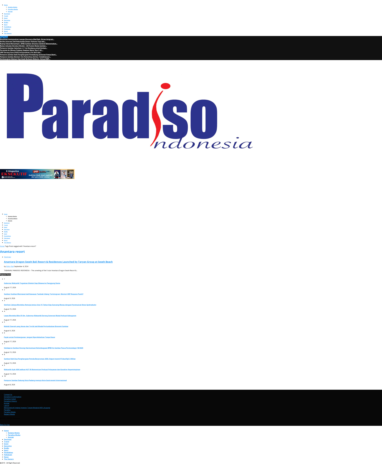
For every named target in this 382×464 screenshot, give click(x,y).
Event (6, 18)
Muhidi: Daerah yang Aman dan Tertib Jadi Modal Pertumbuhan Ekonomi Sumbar (36, 326)
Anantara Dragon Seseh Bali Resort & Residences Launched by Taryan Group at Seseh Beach (58, 261)
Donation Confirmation (12, 397)
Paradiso (7, 410)
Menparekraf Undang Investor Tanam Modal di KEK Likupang (27, 408)
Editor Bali (10, 266)
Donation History (10, 401)
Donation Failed (10, 399)
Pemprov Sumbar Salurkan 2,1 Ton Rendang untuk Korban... (23, 48)
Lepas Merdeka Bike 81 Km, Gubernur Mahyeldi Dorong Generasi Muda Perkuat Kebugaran (40, 316)
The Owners (8, 33)
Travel (6, 16)
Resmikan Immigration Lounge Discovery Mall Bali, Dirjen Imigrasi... (27, 39)
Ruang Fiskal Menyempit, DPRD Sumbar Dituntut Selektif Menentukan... (28, 44)
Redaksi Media (12, 7)
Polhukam (7, 29)
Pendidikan (7, 27)
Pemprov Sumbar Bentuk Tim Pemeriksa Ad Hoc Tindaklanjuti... (25, 57)
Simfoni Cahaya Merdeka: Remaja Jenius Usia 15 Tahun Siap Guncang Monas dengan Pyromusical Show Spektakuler (50, 305)
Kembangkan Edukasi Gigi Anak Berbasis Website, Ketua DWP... (25, 59)
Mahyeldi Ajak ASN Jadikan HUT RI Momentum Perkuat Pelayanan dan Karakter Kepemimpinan (42, 369)
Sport (5, 25)
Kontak (10, 11)
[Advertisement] (191, 197)
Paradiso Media (13, 9)
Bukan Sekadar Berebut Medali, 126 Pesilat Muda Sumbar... (23, 46)
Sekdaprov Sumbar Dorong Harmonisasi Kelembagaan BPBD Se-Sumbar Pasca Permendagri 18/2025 (43, 348)
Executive (7, 20)
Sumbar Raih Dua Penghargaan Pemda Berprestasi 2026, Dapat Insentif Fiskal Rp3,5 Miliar (40, 359)
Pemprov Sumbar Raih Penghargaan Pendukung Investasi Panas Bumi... (28, 55)
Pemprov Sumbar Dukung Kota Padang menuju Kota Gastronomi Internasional (35, 380)
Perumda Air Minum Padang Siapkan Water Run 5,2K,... (21, 50)
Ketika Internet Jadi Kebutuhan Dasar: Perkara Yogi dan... (23, 41)
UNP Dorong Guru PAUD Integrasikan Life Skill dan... (20, 52)
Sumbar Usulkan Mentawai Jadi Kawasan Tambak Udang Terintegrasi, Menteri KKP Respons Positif (43, 294)
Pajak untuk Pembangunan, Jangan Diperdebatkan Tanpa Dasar (29, 337)
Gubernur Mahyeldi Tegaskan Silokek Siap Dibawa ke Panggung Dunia (32, 283)
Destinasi (7, 14)
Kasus (6, 31)
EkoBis (6, 22)
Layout (6, 405)
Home (6, 5)
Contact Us (8, 394)
